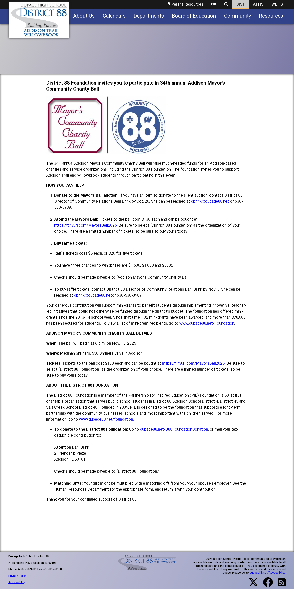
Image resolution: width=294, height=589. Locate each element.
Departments (149, 16)
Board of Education (194, 16)
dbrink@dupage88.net (210, 201)
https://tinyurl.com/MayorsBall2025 (85, 225)
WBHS (277, 4)
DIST (240, 4)
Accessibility (16, 582)
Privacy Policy (17, 576)
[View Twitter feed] (251, 584)
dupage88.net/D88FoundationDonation (174, 429)
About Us (84, 16)
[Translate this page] (213, 4)
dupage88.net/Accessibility (267, 572)
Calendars (114, 16)
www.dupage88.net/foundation (106, 419)
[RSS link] (280, 585)
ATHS (258, 4)
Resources (271, 16)
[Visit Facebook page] (265, 584)
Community (237, 16)
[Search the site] (226, 4)
